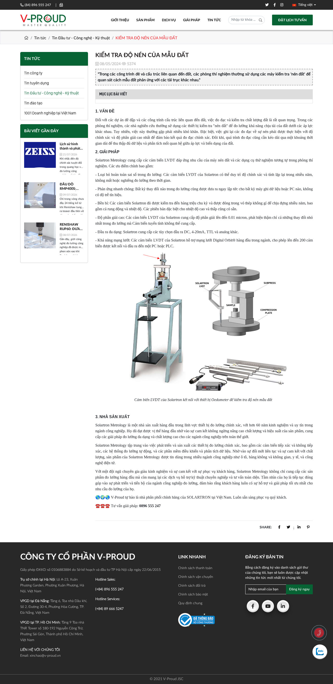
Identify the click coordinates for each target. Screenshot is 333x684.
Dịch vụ (169, 20)
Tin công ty (33, 73)
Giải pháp (191, 20)
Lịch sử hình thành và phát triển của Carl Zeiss (70, 146)
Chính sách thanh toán (195, 568)
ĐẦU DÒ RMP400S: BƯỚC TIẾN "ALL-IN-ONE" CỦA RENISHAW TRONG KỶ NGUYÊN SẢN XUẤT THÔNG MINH (71, 187)
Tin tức (214, 20)
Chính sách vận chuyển (195, 577)
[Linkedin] (283, 606)
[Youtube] (268, 606)
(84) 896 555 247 (38, 5)
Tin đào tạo (33, 103)
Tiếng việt (305, 5)
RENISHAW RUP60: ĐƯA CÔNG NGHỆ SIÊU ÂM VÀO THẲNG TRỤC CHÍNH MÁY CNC (70, 227)
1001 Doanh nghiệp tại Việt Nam (50, 113)
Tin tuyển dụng (36, 83)
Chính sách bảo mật (193, 594)
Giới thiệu (120, 20)
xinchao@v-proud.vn (45, 655)
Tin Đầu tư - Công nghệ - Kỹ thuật (81, 38)
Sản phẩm (145, 20)
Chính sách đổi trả (192, 585)
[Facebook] (253, 606)
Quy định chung (190, 603)
